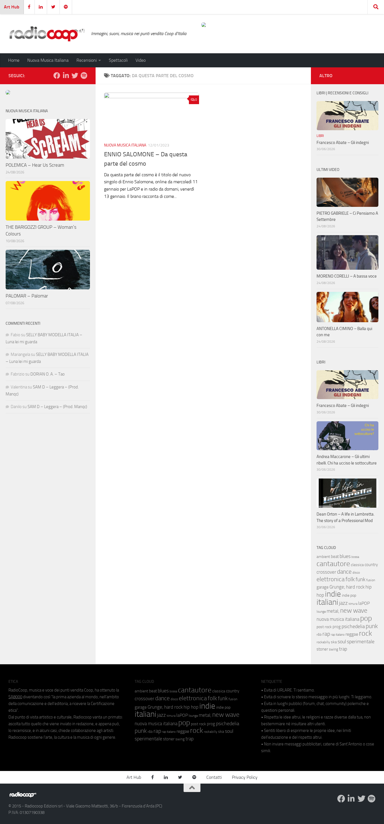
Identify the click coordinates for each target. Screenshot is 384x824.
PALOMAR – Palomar (27, 296)
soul (342, 641)
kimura (353, 604)
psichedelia (353, 626)
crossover (326, 572)
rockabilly (323, 642)
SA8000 (15, 696)
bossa (355, 557)
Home (13, 60)
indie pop (349, 595)
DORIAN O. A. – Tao (47, 374)
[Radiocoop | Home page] (46, 33)
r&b (319, 634)
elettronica (331, 579)
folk (350, 579)
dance (344, 571)
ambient (323, 556)
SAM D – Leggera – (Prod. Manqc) (57, 406)
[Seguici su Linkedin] (65, 75)
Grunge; (337, 587)
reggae (351, 634)
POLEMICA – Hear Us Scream (35, 165)
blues (345, 556)
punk (372, 626)
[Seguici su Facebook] (56, 75)
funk (360, 579)
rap (326, 634)
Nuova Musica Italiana (48, 60)
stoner (322, 649)
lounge (321, 612)
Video (140, 60)
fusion (370, 580)
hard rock (355, 587)
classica (357, 564)
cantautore (333, 563)
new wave (353, 610)
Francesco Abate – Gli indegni (343, 142)
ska (334, 642)
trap (343, 649)
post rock (324, 626)
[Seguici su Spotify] (83, 75)
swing (333, 649)
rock (365, 633)
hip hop (191, 707)
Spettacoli (118, 60)
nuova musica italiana (338, 619)
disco (356, 572)
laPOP (364, 603)
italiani (327, 602)
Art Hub (11, 7)
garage (323, 587)
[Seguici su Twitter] (74, 75)
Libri (320, 136)
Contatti (214, 777)
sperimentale (360, 641)
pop (366, 618)
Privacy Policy (244, 777)
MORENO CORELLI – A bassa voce (347, 276)
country (371, 564)
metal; (333, 611)
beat (335, 556)
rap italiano (338, 635)
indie (333, 594)
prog (337, 626)
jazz (343, 603)
